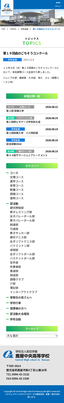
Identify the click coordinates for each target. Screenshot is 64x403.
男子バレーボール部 (22, 220)
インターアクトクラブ (23, 292)
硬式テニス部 (18, 237)
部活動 (14, 203)
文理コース (17, 177)
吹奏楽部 (15, 267)
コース (14, 173)
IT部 (12, 283)
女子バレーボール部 (22, 216)
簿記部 (14, 288)
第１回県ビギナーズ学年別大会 (23, 122)
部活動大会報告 (19, 314)
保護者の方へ (18, 308)
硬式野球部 (17, 208)
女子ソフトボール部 (22, 254)
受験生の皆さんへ (21, 297)
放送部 (14, 275)
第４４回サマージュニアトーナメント (27, 155)
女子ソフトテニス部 (22, 241)
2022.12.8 (28, 59)
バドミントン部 (19, 246)
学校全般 (12, 59)
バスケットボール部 (22, 258)
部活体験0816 (13, 144)
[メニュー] (58, 2)
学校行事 (15, 303)
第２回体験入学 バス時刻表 (22, 133)
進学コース (17, 181)
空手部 (14, 262)
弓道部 (14, 229)
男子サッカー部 (19, 233)
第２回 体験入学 (15, 111)
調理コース (17, 194)
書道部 (14, 271)
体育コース (17, 185)
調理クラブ (17, 279)
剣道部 (14, 224)
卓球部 (14, 250)
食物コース (17, 198)
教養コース (17, 190)
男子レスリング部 (21, 212)
